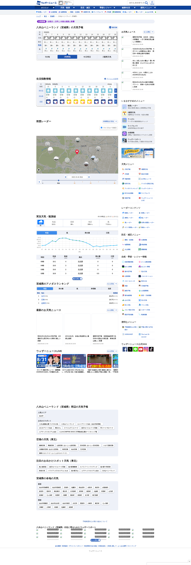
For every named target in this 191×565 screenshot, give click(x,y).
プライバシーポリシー (76, 546)
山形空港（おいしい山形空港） (67, 445)
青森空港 (51, 445)
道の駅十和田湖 (105, 467)
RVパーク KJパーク (106, 428)
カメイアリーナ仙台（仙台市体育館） (89, 424)
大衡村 (56, 507)
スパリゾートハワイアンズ (88, 467)
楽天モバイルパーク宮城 (89, 428)
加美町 (71, 507)
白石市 (75, 503)
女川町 (87, 495)
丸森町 (96, 491)
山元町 (111, 491)
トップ (38, 16)
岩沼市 (41, 491)
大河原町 (73, 491)
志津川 (43, 303)
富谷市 (65, 491)
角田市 (97, 487)
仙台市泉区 (66, 503)
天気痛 (41, 96)
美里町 (80, 495)
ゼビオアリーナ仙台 (45, 428)
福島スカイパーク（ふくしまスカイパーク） (53, 453)
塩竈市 (73, 487)
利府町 (57, 495)
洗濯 (41, 101)
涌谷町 (72, 495)
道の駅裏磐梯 (72, 467)
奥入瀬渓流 (42, 467)
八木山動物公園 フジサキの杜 (48, 424)
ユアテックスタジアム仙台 (47, 432)
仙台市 (41, 416)
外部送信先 (101, 546)
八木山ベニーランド (67, 424)
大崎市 (90, 503)
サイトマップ (131, 546)
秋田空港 (65, 449)
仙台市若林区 (56, 487)
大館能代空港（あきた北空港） (49, 449)
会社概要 (58, 546)
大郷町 (65, 495)
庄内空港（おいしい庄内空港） (90, 445)
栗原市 (82, 503)
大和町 (49, 507)
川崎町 (41, 507)
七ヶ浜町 (49, 495)
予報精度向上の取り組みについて (95, 521)
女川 (43, 296)
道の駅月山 (74, 471)
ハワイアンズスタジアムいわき (58, 471)
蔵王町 (97, 503)
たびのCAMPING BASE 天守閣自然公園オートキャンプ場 (78, 432)
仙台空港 (74, 449)
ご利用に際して (112, 546)
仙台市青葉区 (43, 503)
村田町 (81, 491)
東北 (45, 16)
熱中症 (41, 90)
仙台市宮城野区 (44, 487)
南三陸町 (95, 495)
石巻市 (66, 487)
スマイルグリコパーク (71, 428)
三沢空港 (83, 449)
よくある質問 (122, 546)
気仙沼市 (82, 487)
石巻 (43, 299)
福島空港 (42, 445)
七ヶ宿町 (105, 503)
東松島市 (57, 491)
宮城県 (52, 16)
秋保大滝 (42, 471)
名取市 (90, 487)
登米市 (49, 491)
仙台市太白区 (55, 503)
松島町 (41, 495)
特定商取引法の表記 (90, 546)
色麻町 (63, 507)
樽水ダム (58, 428)
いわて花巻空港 (108, 445)
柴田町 (88, 491)
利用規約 (65, 546)
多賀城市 (105, 487)
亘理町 (103, 491)
